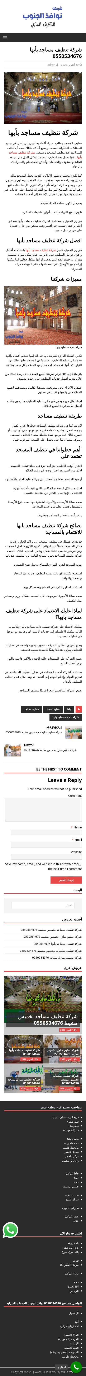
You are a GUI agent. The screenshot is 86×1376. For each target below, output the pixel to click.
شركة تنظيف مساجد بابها (66, 717)
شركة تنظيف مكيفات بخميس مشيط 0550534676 (51, 951)
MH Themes (68, 1372)
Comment (75, 796)
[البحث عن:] (43, 905)
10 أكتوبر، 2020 (69, 64)
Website (76, 852)
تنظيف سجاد (52, 709)
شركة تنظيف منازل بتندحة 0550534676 (57, 957)
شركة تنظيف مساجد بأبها (41, 250)
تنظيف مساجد (31, 709)
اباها (69, 709)
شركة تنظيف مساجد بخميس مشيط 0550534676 (51, 930)
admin (51, 64)
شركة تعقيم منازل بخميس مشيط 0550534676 (53, 937)
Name (77, 827)
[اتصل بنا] (76, 1367)
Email (78, 840)
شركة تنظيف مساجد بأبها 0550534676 (58, 944)
